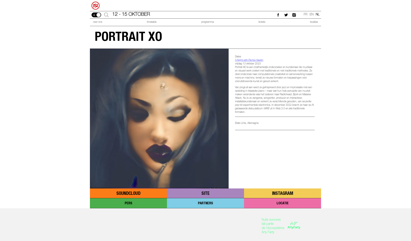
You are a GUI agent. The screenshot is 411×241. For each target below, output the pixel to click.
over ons (97, 22)
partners (205, 203)
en (312, 14)
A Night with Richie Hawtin (249, 60)
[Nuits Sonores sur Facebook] (278, 15)
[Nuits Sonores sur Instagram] (294, 15)
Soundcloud (128, 194)
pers (128, 203)
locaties (314, 22)
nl (317, 14)
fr (305, 14)
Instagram (282, 194)
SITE (205, 194)
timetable (152, 22)
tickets (261, 22)
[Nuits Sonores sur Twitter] (286, 15)
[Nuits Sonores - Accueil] (95, 1)
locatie (283, 203)
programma (207, 22)
